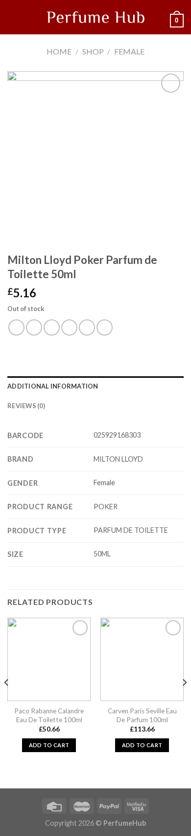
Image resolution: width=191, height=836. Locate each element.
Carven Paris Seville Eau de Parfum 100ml (142, 715)
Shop (93, 51)
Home (59, 51)
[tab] (95, 386)
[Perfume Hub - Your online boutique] (95, 17)
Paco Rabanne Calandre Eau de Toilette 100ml (49, 715)
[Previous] (7, 702)
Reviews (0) (26, 406)
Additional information (52, 386)
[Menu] (13, 17)
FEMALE (129, 51)
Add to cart (49, 745)
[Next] (184, 702)
